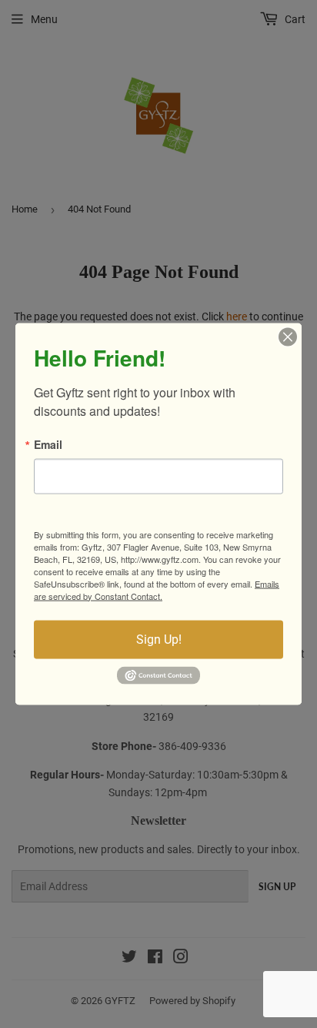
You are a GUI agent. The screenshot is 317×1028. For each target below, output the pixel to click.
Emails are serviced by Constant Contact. (156, 589)
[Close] (288, 336)
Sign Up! (159, 638)
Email (48, 443)
